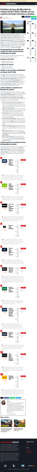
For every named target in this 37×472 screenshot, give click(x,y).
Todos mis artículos (11, 413)
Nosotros (27, 444)
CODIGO (8, 3)
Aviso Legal (28, 450)
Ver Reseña (6, 164)
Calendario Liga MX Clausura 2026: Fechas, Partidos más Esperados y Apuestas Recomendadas (6, 430)
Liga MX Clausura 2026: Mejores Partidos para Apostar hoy (18, 429)
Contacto (27, 445)
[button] (36, 3)
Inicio (1, 6)
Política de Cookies (29, 451)
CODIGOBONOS (9, 442)
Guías (3, 6)
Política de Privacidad (29, 452)
